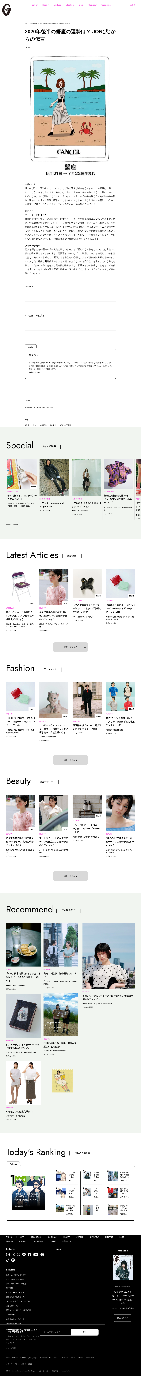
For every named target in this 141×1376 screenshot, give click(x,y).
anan (8, 1358)
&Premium (64, 1358)
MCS (30, 1364)
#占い (35, 425)
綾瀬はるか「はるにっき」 (16, 1297)
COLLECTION (36, 1237)
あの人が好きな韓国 (13, 1323)
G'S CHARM (52, 1237)
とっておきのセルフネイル (16, 1279)
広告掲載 (55, 1371)
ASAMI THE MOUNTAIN (15, 1293)
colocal (80, 1358)
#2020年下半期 (65, 425)
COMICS (9, 1241)
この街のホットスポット (15, 1319)
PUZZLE (53, 1241)
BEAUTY (66, 1237)
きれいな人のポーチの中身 (16, 1284)
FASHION (9, 1237)
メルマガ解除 (11, 1348)
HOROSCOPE (38, 1241)
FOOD (122, 1237)
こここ (23, 1364)
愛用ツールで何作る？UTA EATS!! (18, 1310)
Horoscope (33, 23)
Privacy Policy (66, 1371)
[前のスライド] (8, 524)
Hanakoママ (89, 1358)
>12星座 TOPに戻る (35, 315)
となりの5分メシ (12, 1306)
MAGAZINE (67, 1241)
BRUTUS (15, 1358)
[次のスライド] (12, 524)
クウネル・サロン (12, 1364)
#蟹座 (27, 425)
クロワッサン (33, 1358)
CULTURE (79, 1237)
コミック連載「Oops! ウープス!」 (18, 1301)
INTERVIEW (94, 1237)
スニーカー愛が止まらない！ (17, 1275)
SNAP (22, 1237)
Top (26, 23)
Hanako (56, 1358)
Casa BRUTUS (45, 1358)
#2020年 (43, 425)
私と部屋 (9, 1288)
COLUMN (22, 1241)
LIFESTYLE (109, 1237)
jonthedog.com (34, 372)
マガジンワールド (42, 1371)
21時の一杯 (10, 1315)
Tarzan (72, 1358)
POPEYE (23, 1358)
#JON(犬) (53, 425)
